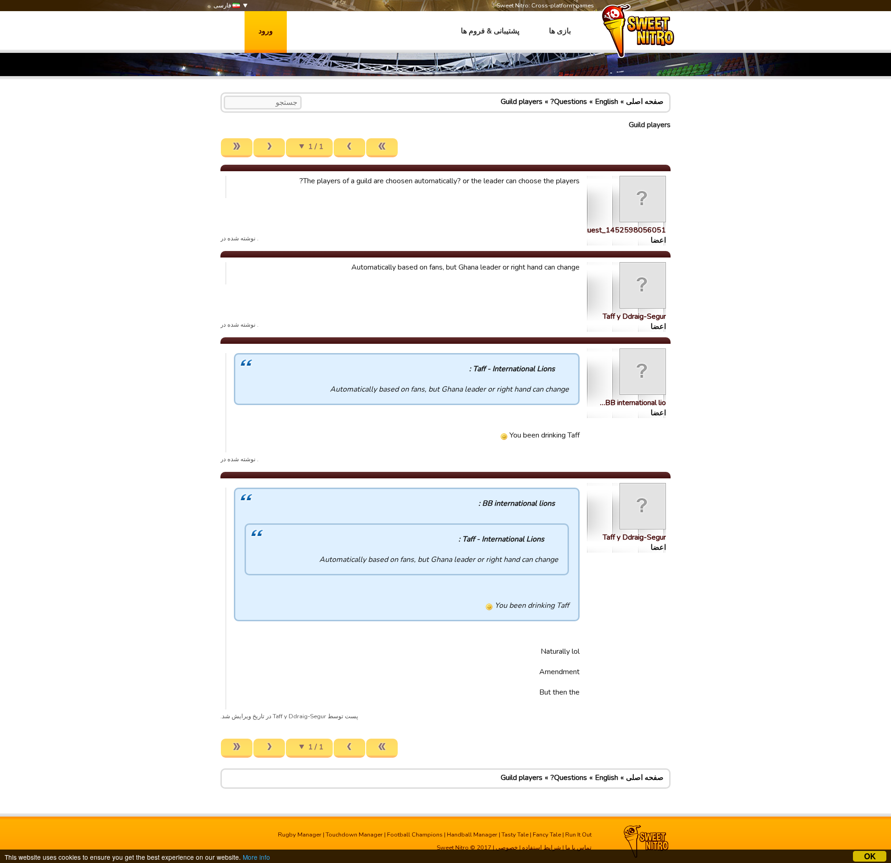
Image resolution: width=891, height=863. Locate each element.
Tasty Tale (515, 835)
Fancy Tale (547, 835)
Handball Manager (472, 835)
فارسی (222, 5)
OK (870, 856)
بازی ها (560, 31)
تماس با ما (578, 848)
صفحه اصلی (645, 102)
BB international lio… (633, 403)
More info (256, 857)
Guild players (521, 102)
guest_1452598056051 (624, 230)
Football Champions (415, 835)
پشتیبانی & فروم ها (490, 31)
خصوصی (507, 848)
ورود (265, 31)
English (606, 102)
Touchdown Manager (354, 835)
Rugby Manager (300, 835)
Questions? (568, 102)
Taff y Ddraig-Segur (634, 316)
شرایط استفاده (541, 848)
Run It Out (578, 835)
